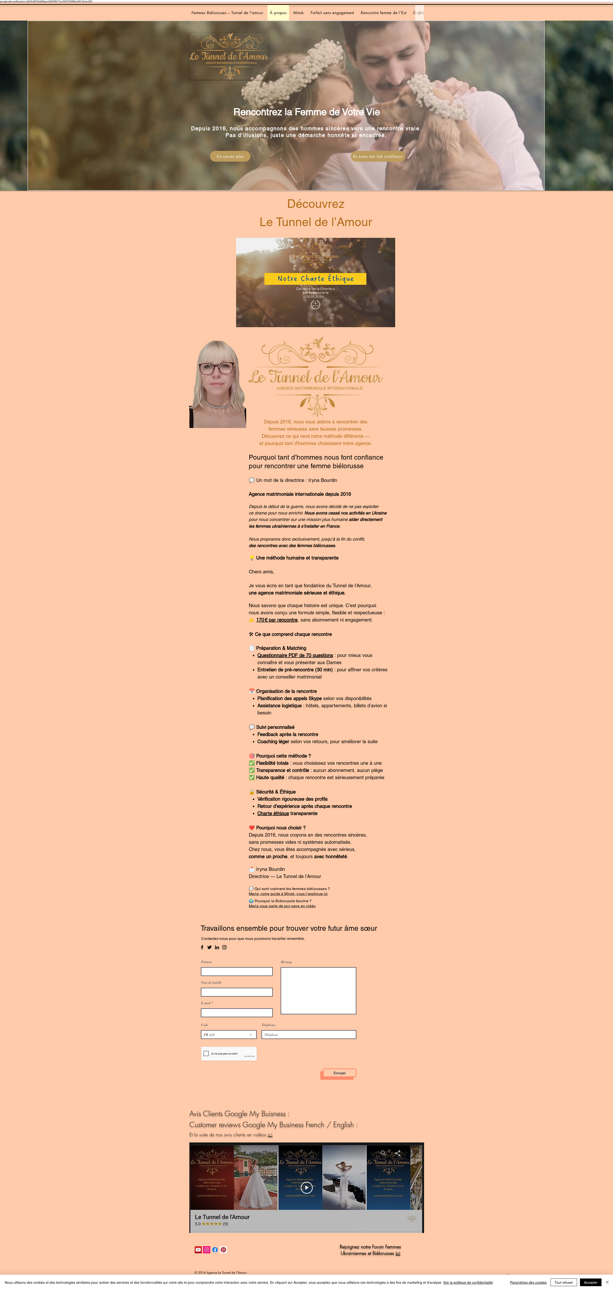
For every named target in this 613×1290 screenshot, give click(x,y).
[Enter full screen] (389, 321)
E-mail (205, 1003)
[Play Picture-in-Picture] (380, 321)
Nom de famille (211, 982)
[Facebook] (202, 947)
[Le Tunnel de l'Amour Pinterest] (223, 1249)
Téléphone (268, 1025)
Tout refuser (564, 1282)
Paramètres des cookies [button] (528, 1282)
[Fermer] (607, 1282)
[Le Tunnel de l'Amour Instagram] (206, 1249)
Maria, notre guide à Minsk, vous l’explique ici (288, 893)
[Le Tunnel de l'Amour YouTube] (198, 1249)
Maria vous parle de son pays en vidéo (282, 906)
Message (286, 962)
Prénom (206, 962)
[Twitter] (209, 947)
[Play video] (307, 1188)
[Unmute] (250, 321)
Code (204, 1025)
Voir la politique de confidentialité (468, 1282)
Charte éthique (273, 813)
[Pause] (242, 321)
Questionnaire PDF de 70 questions (295, 655)
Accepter (590, 1282)
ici (270, 1134)
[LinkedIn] (217, 947)
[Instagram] (224, 947)
